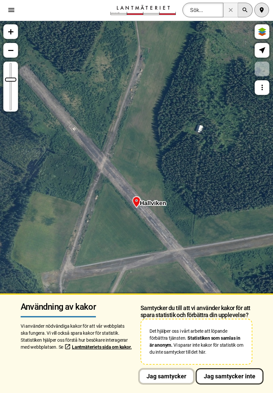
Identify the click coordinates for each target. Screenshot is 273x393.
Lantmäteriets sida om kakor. (102, 347)
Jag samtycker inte (229, 376)
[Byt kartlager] (262, 31)
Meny (13, 10)
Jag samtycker (166, 376)
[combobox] (202, 10)
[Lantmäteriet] (143, 9)
